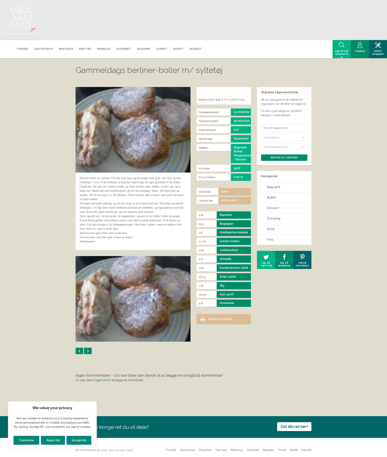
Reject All (52, 440)
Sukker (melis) (229, 241)
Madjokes (205, 450)
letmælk (225, 259)
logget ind (100, 380)
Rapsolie (226, 214)
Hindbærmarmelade (234, 232)
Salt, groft (227, 294)
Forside (171, 450)
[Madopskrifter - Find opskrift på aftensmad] (20, 19)
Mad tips (221, 450)
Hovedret (253, 450)
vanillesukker (229, 250)
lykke (225, 191)
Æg (222, 285)
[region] (52, 425)
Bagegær (226, 223)
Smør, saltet (228, 276)
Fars (270, 239)
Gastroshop (187, 450)
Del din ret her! (294, 426)
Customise (26, 440)
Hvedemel (227, 303)
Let (236, 129)
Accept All (79, 440)
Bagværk (273, 187)
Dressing (273, 218)
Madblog (237, 450)
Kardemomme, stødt (234, 267)
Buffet (271, 197)
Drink (271, 229)
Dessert (273, 208)
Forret (282, 450)
